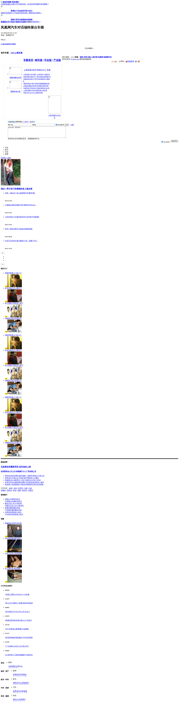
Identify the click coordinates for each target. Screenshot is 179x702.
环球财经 (23, 674)
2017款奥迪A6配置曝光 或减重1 (17, 629)
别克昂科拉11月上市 (8, 471)
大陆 (10, 666)
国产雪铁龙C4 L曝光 (31, 478)
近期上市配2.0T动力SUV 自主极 (17, 594)
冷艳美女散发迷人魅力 (13, 512)
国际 (13, 666)
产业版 (57, 60)
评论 (18, 691)
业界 (14, 691)
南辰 (10, 488)
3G (18, 699)
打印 (11, 44)
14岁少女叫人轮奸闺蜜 (13, 553)
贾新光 (9, 490)
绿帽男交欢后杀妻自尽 (13, 318)
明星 (14, 683)
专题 (48, 70)
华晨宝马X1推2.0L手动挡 (14, 478)
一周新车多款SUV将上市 (35, 476)
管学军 (20, 488)
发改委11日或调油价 (12, 484)
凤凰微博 (130, 61)
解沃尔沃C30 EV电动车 (13, 503)
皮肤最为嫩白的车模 (29, 86)
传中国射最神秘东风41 (13, 538)
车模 (89, 57)
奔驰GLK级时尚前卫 (12, 499)
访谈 (22, 691)
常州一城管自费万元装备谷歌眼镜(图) (19, 229)
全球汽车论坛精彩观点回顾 (15, 482)
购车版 (38, 60)
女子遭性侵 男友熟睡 (12, 568)
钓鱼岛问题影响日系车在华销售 (32, 484)
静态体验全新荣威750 (44, 77)
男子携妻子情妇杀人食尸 (14, 303)
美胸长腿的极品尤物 (12, 508)
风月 (18, 683)
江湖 (22, 683)
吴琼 (15, 488)
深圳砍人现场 (6, 158)
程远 (14, 490)
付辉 (25, 488)
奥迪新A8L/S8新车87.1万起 (15, 480)
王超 (30, 488)
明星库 (26, 683)
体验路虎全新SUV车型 (30, 79)
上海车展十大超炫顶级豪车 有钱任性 (19, 655)
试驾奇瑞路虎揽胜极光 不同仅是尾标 (19, 637)
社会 (20, 666)
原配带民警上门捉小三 (13, 273)
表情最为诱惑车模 (42, 86)
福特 (81, 57)
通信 (14, 699)
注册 (72, 125)
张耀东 (3, 490)
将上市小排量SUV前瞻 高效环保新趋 (19, 603)
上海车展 (94, 57)
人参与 (3, 44)
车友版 (48, 60)
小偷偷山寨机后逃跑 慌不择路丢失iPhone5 (20, 205)
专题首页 (28, 60)
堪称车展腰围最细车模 (42, 83)
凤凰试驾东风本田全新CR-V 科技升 (19, 620)
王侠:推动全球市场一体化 (34, 482)
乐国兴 (30, 490)
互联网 (21, 699)
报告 (25, 691)
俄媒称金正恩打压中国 (13, 523)
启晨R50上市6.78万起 (33, 480)
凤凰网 (100, 57)
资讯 (12, 22)
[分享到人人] (136, 61)
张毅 (19, 490)
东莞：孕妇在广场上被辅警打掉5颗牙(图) (20, 193)
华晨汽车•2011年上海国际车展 (33, 92)
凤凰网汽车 (5, 22)
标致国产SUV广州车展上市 (26, 471)
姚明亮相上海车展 (41, 90)
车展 (85, 57)
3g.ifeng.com (75, 59)
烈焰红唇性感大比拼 (42, 88)
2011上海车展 (21, 22)
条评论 (8, 44)
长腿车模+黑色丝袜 (29, 88)
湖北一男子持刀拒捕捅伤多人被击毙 (16, 189)
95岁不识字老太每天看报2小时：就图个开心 (21, 241)
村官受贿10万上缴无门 (13, 288)
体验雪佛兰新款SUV (29, 77)
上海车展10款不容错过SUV (35, 70)
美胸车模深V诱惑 (29, 83)
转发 (14, 44)
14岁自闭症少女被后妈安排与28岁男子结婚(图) (22, 217)
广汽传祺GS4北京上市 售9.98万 (17, 646)
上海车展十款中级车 (29, 74)
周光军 (24, 490)
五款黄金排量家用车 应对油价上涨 (16, 467)
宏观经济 (16, 674)
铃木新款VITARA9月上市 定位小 (18, 612)
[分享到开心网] (138, 61)
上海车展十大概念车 (43, 74)
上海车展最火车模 (29, 90)
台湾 (17, 666)
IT (25, 699)
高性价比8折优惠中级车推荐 (15, 476)
